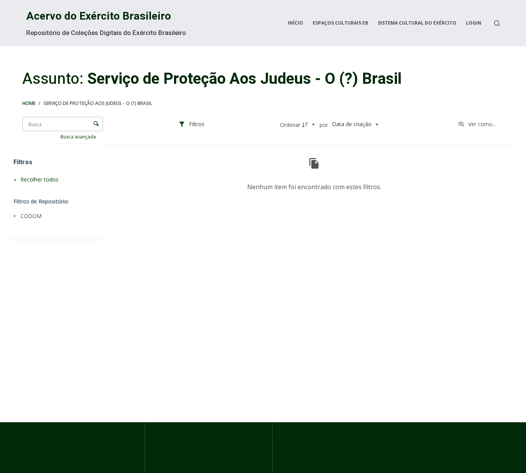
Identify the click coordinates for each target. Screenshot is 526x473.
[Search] (497, 23)
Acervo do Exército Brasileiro (98, 16)
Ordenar (290, 124)
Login (473, 23)
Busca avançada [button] (78, 136)
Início (295, 23)
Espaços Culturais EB (340, 23)
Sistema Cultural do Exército (417, 23)
